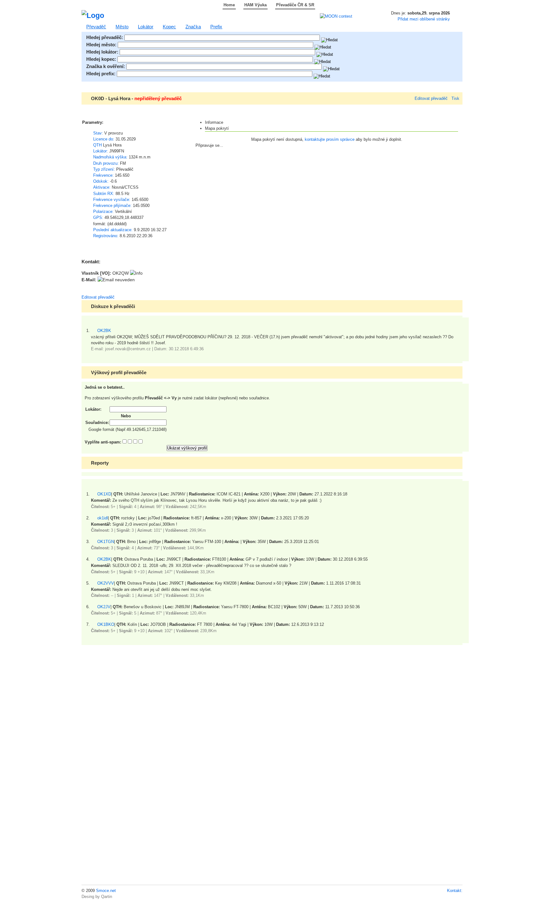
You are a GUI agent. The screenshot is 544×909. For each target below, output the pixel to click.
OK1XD (104, 494)
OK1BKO (105, 624)
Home (229, 5)
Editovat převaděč (431, 98)
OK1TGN (105, 541)
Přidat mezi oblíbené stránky (424, 19)
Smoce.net (106, 890)
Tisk (455, 98)
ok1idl (102, 518)
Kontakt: (454, 890)
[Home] (93, 15)
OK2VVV (105, 583)
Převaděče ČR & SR (295, 5)
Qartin (106, 896)
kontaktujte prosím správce (329, 139)
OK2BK (104, 330)
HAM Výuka (255, 5)
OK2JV (103, 606)
